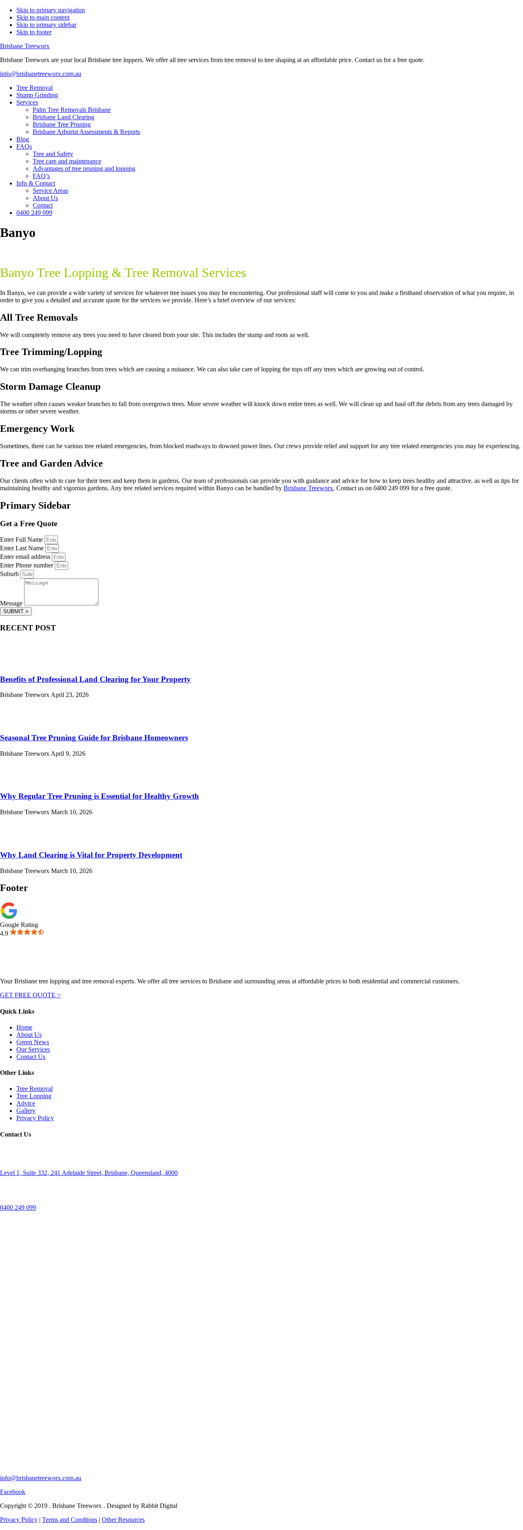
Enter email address (26, 556)
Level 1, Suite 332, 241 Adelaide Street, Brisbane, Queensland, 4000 (89, 1172)
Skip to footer (33, 32)
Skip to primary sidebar (46, 24)
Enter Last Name (22, 548)
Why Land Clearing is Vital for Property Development (91, 855)
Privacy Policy (19, 1519)
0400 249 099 (18, 1207)
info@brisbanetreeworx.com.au (40, 73)
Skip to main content (42, 17)
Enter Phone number (27, 565)
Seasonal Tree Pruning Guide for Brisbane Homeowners (94, 737)
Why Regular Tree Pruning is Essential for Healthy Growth (99, 796)
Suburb (10, 573)
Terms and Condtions (69, 1519)
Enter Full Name (22, 539)
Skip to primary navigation (50, 10)
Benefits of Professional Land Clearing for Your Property (95, 679)
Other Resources (123, 1519)
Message (12, 603)
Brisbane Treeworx (24, 45)
